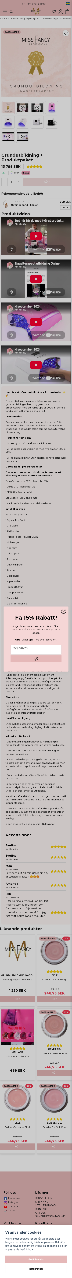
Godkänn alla (36, 1259)
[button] (63, 611)
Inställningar (36, 1268)
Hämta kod (36, 658)
